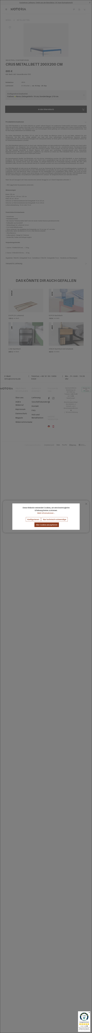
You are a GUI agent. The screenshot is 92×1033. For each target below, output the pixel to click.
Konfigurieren (33, 519)
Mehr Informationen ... (46, 513)
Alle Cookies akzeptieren (46, 525)
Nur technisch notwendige (54, 519)
